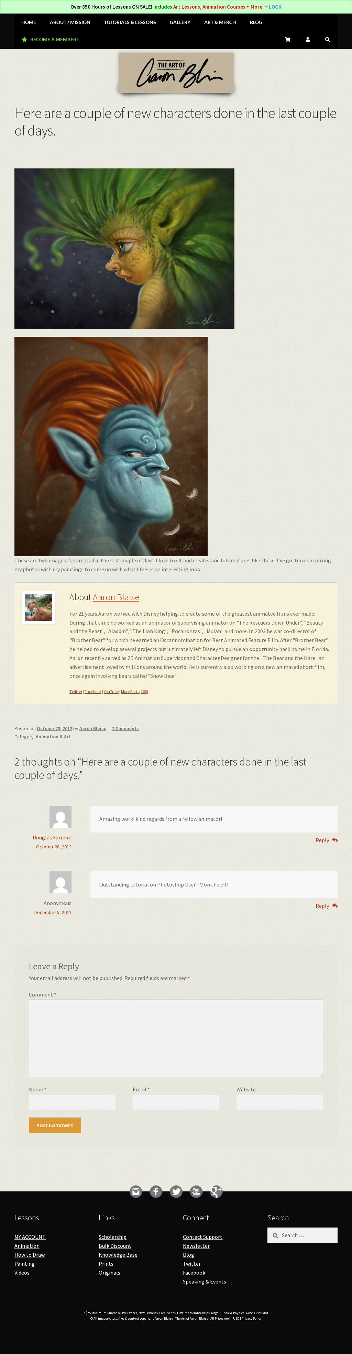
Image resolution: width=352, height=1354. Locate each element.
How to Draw (29, 1254)
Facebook (93, 691)
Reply (322, 840)
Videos (22, 1272)
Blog (188, 1254)
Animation (27, 1245)
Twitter (75, 691)
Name (37, 1089)
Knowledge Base (118, 1254)
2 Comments (125, 728)
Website (246, 1089)
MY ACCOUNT (30, 1236)
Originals (109, 1272)
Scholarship (112, 1236)
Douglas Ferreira (52, 837)
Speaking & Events (204, 1281)
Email (141, 1089)
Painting (24, 1263)
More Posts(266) (134, 691)
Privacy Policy (252, 1318)
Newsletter (196, 1245)
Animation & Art (53, 737)
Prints (106, 1263)
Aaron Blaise (116, 597)
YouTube (111, 691)
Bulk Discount (115, 1245)
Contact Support (202, 1236)
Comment (42, 994)
